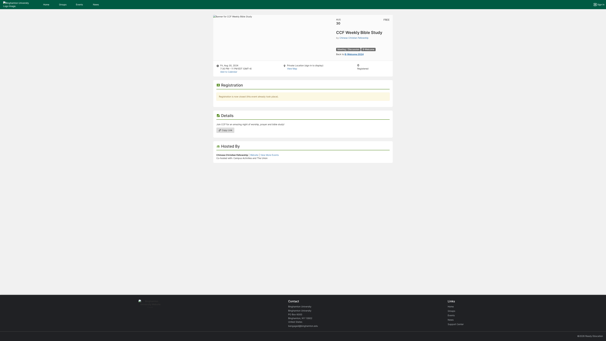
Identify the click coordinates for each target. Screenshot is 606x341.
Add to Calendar (228, 71)
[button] (16, 4)
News (96, 4)
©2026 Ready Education (590, 336)
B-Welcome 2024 (354, 54)
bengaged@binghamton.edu (303, 326)
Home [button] (46, 4)
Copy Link (226, 130)
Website (254, 155)
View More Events (269, 155)
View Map (292, 68)
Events (79, 4)
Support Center (456, 324)
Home (451, 306)
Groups (62, 4)
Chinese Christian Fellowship (353, 37)
